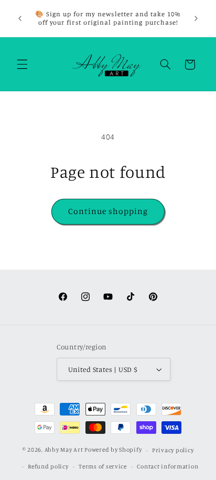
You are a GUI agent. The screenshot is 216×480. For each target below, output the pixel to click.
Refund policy (48, 466)
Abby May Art (64, 450)
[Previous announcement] (19, 18)
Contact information (167, 466)
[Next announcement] (196, 18)
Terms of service (103, 466)
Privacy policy (172, 450)
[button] (22, 64)
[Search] (165, 64)
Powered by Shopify (113, 450)
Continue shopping (108, 211)
